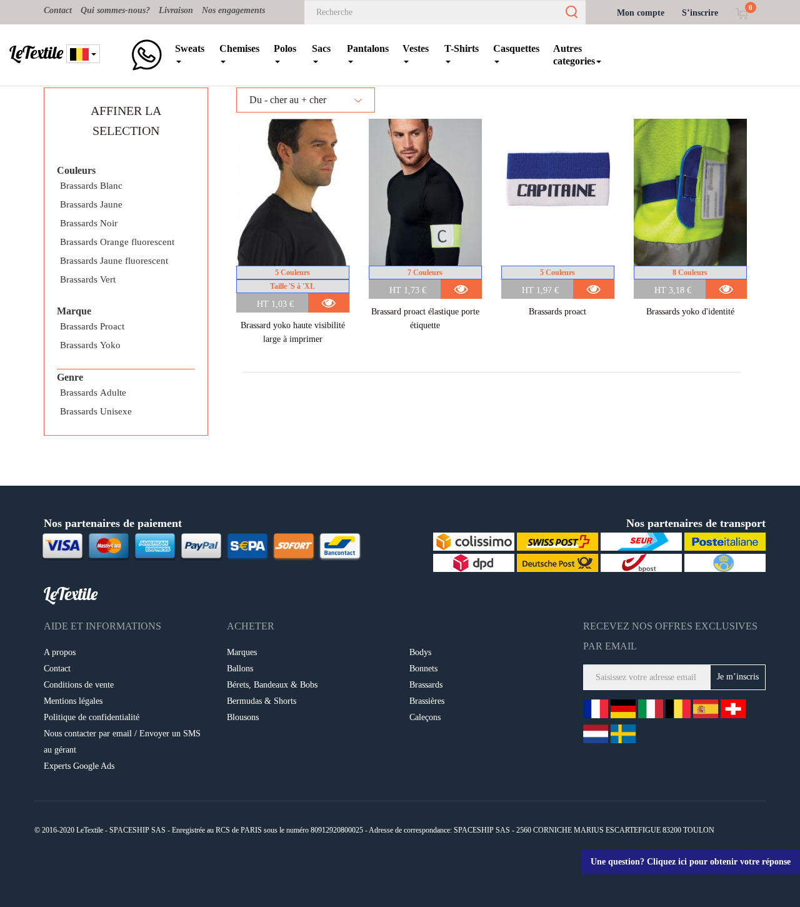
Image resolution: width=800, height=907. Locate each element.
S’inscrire (700, 13)
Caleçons (425, 717)
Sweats (189, 48)
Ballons (240, 668)
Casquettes (516, 48)
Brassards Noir (89, 223)
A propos (60, 652)
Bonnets (423, 668)
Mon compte (640, 13)
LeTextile (36, 52)
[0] (742, 13)
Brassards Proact (92, 326)
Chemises (239, 48)
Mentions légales (73, 701)
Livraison (176, 10)
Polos (285, 48)
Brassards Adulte (93, 393)
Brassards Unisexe (96, 411)
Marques (242, 652)
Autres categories (574, 54)
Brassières (426, 701)
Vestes (415, 48)
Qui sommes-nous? (115, 10)
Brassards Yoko (90, 345)
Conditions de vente (79, 684)
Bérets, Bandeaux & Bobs (272, 684)
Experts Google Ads (79, 766)
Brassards (425, 684)
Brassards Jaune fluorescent (114, 261)
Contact (58, 10)
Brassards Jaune (91, 204)
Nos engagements (233, 10)
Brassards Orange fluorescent (117, 242)
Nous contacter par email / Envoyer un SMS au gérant (122, 741)
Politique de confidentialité (91, 717)
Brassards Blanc (91, 186)
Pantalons (368, 48)
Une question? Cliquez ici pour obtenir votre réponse (691, 861)
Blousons (243, 717)
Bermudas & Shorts (261, 701)
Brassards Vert (88, 279)
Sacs (321, 48)
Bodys (420, 652)
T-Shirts (461, 48)
